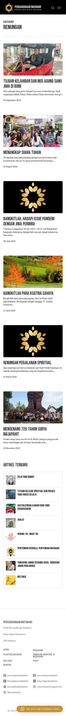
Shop (36, 661)
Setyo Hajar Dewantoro (14, 634)
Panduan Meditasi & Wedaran (44, 655)
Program (38, 650)
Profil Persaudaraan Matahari (17, 627)
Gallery (7, 661)
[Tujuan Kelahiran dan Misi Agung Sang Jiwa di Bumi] (33, 59)
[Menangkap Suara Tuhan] (33, 131)
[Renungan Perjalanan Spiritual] (33, 341)
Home (6, 649)
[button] (59, 7)
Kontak (7, 665)
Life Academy (9, 640)
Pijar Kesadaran (12, 654)
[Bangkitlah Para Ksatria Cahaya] (33, 272)
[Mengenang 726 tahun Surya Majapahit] (33, 407)
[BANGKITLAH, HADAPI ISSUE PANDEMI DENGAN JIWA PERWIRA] (33, 197)
